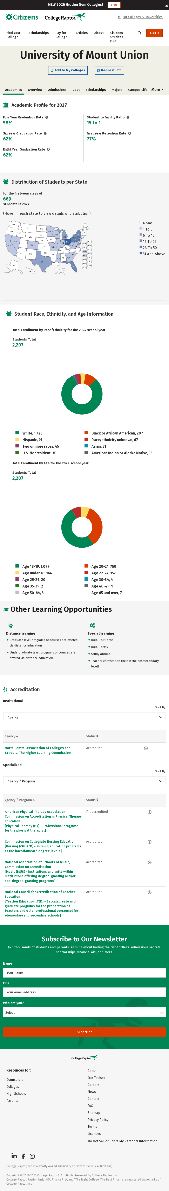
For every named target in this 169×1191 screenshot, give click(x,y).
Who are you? (13, 1003)
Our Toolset (96, 1078)
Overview (35, 90)
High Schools (16, 1094)
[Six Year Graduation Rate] (45, 133)
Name (7, 963)
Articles (82, 33)
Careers (94, 1085)
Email (7, 983)
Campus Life (137, 90)
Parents (12, 1101)
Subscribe (85, 1032)
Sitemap (94, 1113)
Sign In (154, 33)
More (156, 89)
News (92, 1092)
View (114, 5)
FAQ (90, 1106)
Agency (13, 717)
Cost (76, 90)
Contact (93, 1099)
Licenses (94, 1134)
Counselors (14, 1080)
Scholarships (38, 33)
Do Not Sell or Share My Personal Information (122, 1141)
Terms (92, 1127)
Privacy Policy (98, 1120)
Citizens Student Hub (116, 37)
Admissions (57, 90)
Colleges (12, 1087)
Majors (117, 90)
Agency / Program (21, 781)
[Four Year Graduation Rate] (46, 117)
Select (10, 1012)
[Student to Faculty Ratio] (128, 117)
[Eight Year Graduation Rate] (48, 149)
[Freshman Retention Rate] (129, 133)
